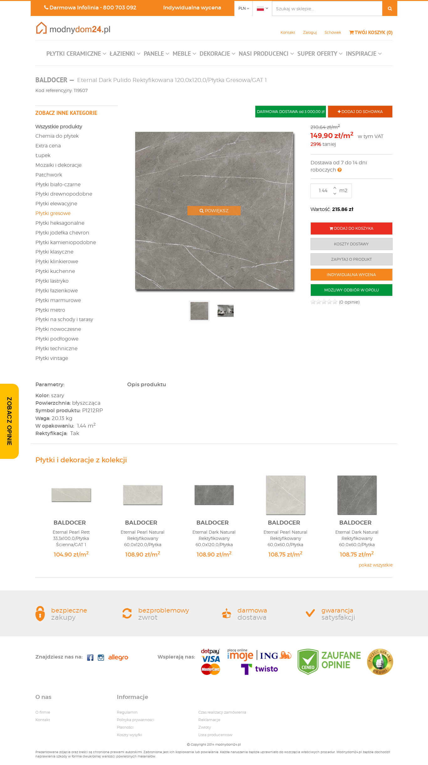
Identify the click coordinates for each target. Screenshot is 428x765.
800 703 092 (119, 7)
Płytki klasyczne (54, 252)
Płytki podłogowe (56, 339)
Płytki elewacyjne (56, 204)
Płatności (125, 727)
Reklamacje (209, 719)
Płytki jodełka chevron (62, 233)
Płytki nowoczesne (58, 329)
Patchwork (48, 175)
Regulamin (127, 712)
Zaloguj (310, 32)
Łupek (42, 155)
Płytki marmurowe (58, 300)
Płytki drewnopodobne (63, 194)
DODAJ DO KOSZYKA (353, 228)
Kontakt (287, 32)
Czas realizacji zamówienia (222, 712)
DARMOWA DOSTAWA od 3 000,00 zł (290, 111)
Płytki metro (50, 310)
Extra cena (48, 146)
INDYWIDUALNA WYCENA (351, 274)
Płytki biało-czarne (58, 184)
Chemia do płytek (57, 136)
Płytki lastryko (52, 281)
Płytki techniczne (56, 349)
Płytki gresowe (52, 213)
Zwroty (204, 727)
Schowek (333, 32)
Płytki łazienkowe (56, 291)
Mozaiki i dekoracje (58, 165)
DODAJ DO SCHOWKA (362, 111)
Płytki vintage (51, 358)
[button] (76, 55)
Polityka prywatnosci (135, 719)
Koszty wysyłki (129, 734)
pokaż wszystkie (376, 564)
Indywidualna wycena (192, 7)
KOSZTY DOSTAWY (351, 244)
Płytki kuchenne (55, 271)
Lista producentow (215, 734)
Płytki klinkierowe (56, 261)
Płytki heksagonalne (59, 223)
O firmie (42, 712)
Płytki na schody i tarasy (64, 319)
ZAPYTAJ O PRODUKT (351, 259)
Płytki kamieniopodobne (65, 242)
